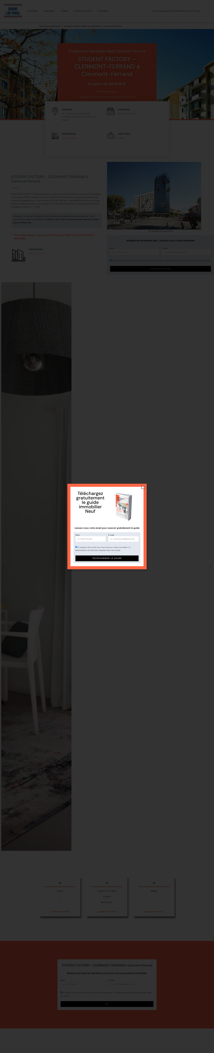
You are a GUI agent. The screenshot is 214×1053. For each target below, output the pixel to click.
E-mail (111, 535)
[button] (143, 487)
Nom (77, 535)
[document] (107, 526)
